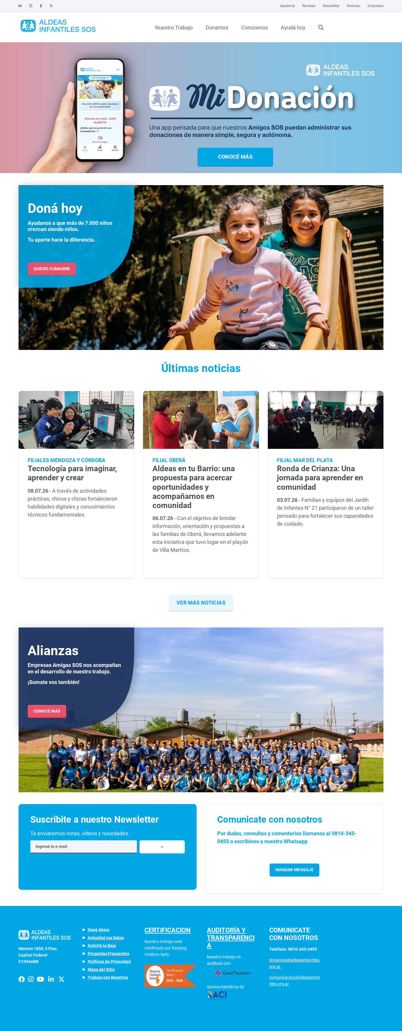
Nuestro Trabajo (174, 27)
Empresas (375, 6)
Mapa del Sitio (101, 969)
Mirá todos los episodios (126, 156)
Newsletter (331, 6)
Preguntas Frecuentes (108, 953)
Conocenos (254, 27)
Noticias (353, 6)
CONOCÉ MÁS (47, 711)
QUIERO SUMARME (52, 268)
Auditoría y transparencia (231, 938)
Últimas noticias (201, 368)
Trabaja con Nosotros (108, 977)
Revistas (308, 6)
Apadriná (287, 6)
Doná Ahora (98, 929)
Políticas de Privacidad (109, 961)
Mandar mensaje (294, 869)
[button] (199, 173)
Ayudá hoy (293, 27)
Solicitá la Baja (102, 945)
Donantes (217, 27)
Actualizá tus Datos (106, 937)
